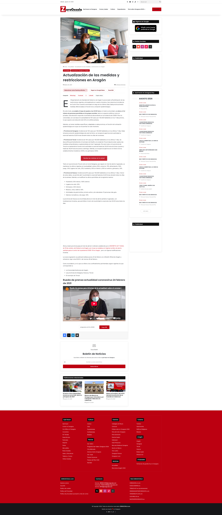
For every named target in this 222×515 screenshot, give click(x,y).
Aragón (139, 441)
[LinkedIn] (73, 335)
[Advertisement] (94, 225)
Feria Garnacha (116, 434)
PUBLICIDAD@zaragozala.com (109, 485)
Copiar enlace (99, 95)
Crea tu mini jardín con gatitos (147, 186)
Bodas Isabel (140, 452)
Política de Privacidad (66, 491)
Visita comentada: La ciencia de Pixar (148, 141)
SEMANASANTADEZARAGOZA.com (139, 491)
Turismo (139, 424)
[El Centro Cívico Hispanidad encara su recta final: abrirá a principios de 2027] (72, 386)
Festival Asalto (116, 437)
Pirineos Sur (140, 454)
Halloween (115, 440)
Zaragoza (139, 444)
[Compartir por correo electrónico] (77, 335)
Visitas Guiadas (67, 459)
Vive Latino (115, 450)
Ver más (145, 211)
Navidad (89, 462)
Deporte (65, 442)
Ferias (64, 445)
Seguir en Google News (98, 90)
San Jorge (90, 454)
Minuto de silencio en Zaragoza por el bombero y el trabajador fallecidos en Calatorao (94, 398)
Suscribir (156, 9)
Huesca (139, 449)
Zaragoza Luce (116, 456)
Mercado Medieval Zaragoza (120, 445)
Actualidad (71, 66)
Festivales (65, 440)
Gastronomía (140, 426)
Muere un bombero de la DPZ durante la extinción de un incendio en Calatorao (115, 395)
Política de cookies (65, 488)
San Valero (90, 444)
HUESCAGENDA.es (135, 485)
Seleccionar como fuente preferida (75, 90)
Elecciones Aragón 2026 (118, 468)
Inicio (65, 66)
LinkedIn (91, 95)
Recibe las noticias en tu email (94, 158)
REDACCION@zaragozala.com (108, 483)
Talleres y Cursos (67, 456)
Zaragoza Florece (117, 453)
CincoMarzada (91, 449)
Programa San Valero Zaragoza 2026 (98, 446)
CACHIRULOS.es (134, 496)
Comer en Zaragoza (68, 426)
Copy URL (104, 327)
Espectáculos (121, 9)
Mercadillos (66, 448)
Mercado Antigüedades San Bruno (148, 150)
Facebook (80, 95)
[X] (69, 335)
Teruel (138, 446)
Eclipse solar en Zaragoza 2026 (120, 429)
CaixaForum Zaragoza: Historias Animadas (146, 122)
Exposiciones (91, 429)
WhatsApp (73, 95)
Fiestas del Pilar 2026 (93, 460)
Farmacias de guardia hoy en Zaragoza (147, 463)
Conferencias (91, 432)
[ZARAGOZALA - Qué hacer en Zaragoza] (71, 9)
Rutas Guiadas (67, 450)
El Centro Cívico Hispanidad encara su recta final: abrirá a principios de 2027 (72, 395)
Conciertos (66, 432)
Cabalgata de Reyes (117, 424)
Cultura (112, 9)
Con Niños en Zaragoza (69, 429)
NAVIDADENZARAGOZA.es (137, 499)
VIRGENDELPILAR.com (136, 493)
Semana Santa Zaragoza (94, 452)
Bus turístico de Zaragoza (148, 114)
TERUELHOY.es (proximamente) (139, 488)
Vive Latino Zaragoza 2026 (136, 9)
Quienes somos (64, 483)
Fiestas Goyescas (92, 457)
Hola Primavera (116, 442)
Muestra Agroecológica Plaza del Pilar (147, 105)
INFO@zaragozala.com (106, 486)
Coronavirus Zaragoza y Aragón (80, 70)
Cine (88, 426)
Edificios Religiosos (142, 429)
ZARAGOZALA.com (135, 483)
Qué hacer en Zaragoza (90, 9)
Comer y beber (103, 9)
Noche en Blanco (116, 448)
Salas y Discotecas (68, 453)
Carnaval (114, 426)
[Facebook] (64, 335)
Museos (89, 434)
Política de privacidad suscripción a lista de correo (74, 493)
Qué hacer (65, 424)
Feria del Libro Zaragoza (118, 432)
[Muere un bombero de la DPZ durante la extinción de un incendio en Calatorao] (115, 386)
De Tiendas (66, 434)
